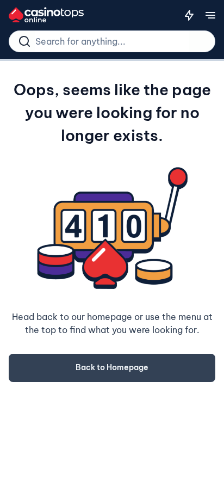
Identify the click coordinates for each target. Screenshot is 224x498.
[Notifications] (189, 15)
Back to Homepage (112, 367)
